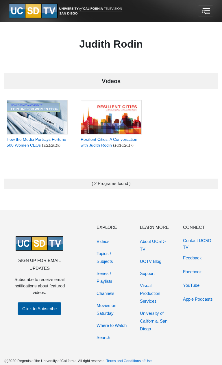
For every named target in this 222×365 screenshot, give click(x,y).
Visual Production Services (150, 293)
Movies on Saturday (106, 309)
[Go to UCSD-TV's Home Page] (66, 11)
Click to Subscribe (39, 308)
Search (103, 337)
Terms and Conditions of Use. (129, 361)
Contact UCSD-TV (198, 244)
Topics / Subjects (105, 257)
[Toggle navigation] (205, 10)
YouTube (191, 285)
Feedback (192, 257)
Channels (105, 293)
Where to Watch (112, 325)
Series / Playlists (104, 277)
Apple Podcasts (198, 299)
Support (147, 273)
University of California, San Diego (153, 321)
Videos (103, 241)
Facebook (192, 271)
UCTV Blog (150, 261)
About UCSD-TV (153, 245)
